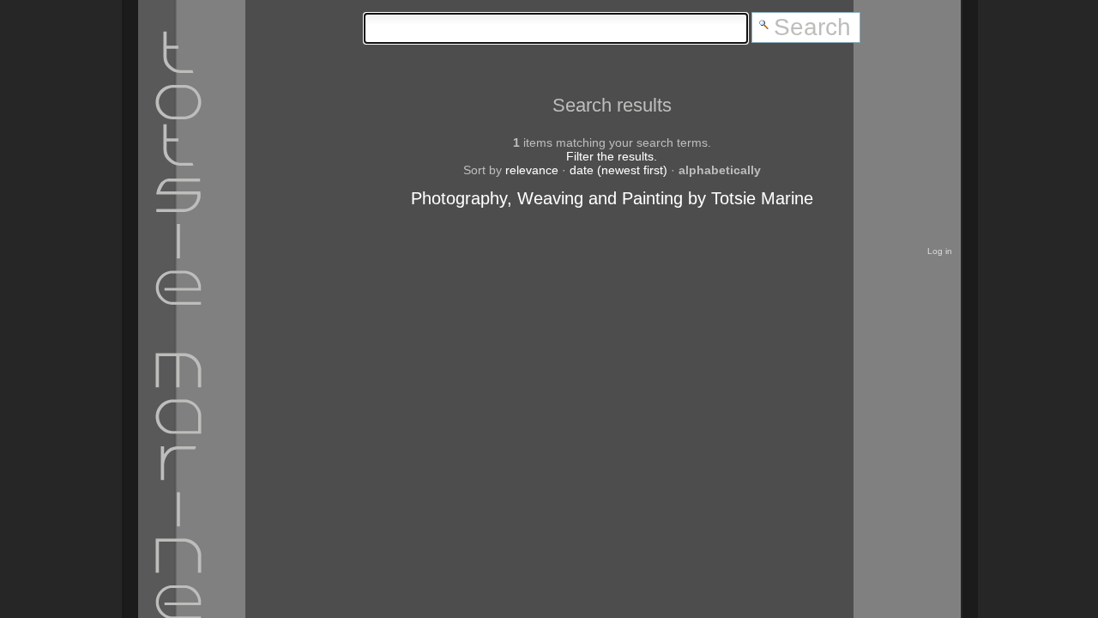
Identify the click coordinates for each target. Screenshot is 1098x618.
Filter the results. (611, 156)
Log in (939, 251)
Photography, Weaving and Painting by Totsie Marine (612, 198)
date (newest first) (618, 170)
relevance (531, 170)
